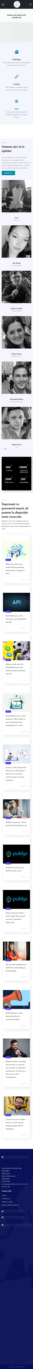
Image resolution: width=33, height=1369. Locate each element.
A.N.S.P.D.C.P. (6, 1198)
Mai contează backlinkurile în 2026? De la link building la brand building (16, 968)
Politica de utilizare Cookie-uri (10, 1205)
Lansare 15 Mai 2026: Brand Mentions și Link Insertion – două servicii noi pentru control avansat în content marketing (16, 773)
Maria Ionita (16, 354)
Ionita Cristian (16, 308)
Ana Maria (16, 263)
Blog (8, 559)
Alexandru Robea (16, 399)
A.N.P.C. (4, 1195)
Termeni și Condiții (7, 1202)
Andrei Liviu (16, 445)
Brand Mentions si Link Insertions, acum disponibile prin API (16, 619)
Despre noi (8, 173)
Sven (16, 218)
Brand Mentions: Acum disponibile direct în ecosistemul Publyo (14, 1016)
